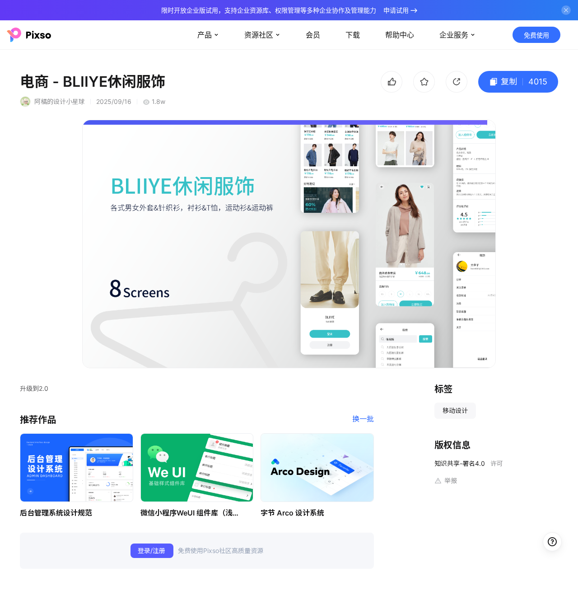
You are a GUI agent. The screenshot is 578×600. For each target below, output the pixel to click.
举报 (450, 480)
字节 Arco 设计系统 (292, 512)
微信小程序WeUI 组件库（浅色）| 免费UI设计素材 (192, 512)
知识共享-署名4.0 (459, 463)
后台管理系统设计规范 (56, 512)
